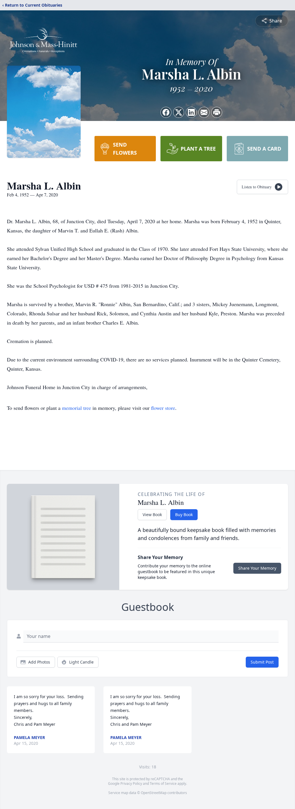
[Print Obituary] (216, 112)
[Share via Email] (204, 112)
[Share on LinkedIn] (191, 112)
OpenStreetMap (154, 792)
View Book (152, 514)
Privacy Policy (131, 783)
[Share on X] (178, 112)
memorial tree (76, 407)
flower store (163, 407)
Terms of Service (163, 783)
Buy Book (184, 514)
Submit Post (262, 662)
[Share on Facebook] (166, 112)
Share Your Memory (257, 568)
